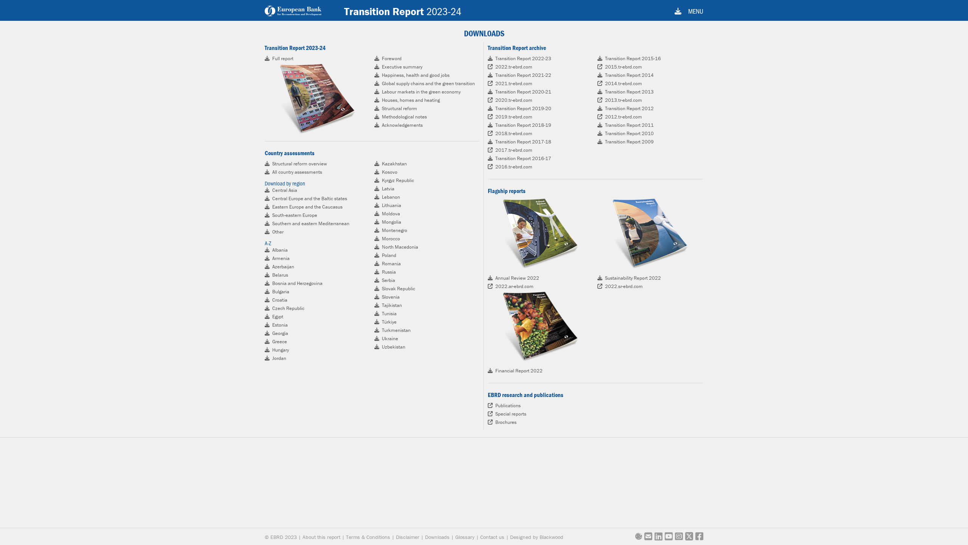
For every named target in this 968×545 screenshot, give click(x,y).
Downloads (437, 537)
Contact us (492, 537)
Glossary (465, 537)
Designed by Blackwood (536, 537)
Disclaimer (407, 537)
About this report (321, 537)
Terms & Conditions (368, 537)
